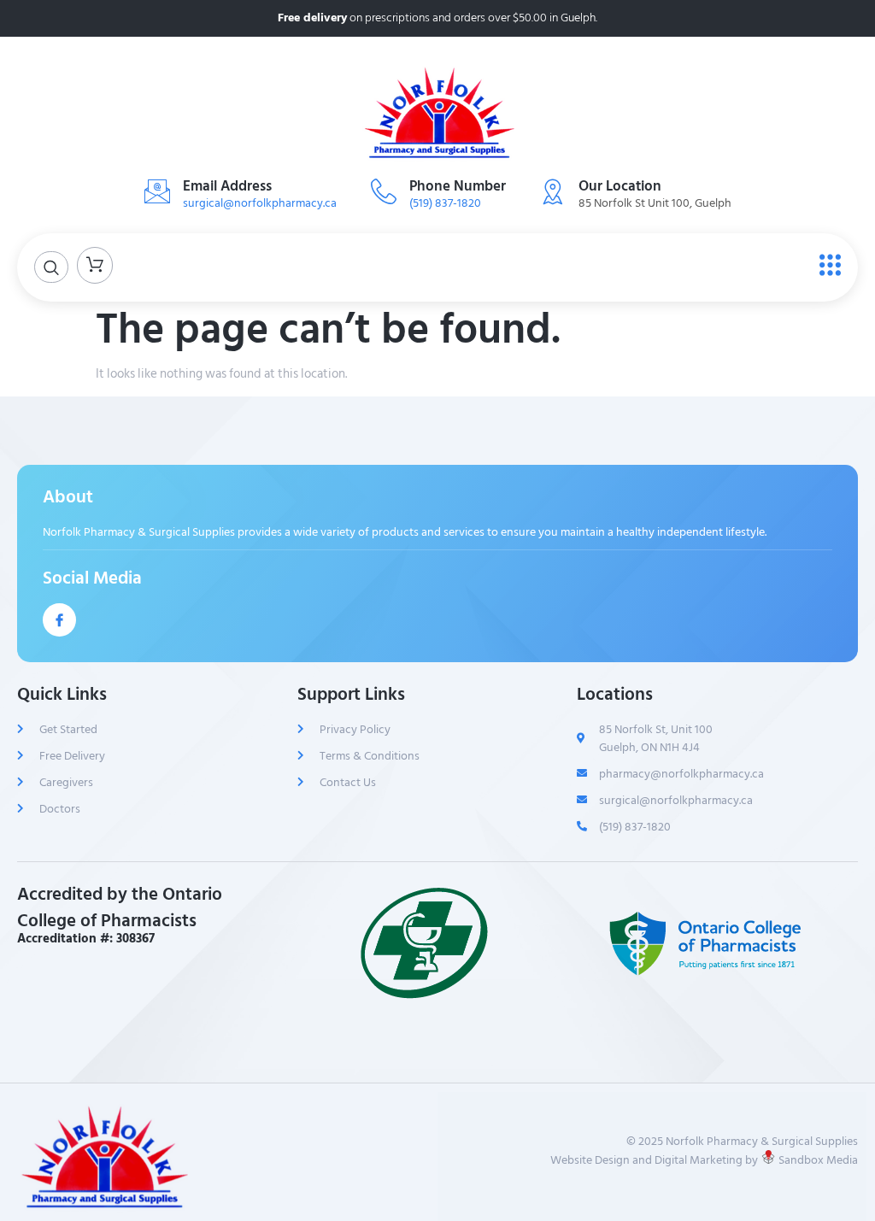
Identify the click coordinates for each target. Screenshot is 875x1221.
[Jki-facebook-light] (59, 620)
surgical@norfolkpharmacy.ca (260, 203)
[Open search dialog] (51, 267)
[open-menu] (826, 265)
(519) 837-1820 (445, 203)
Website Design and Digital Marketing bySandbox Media (704, 1159)
